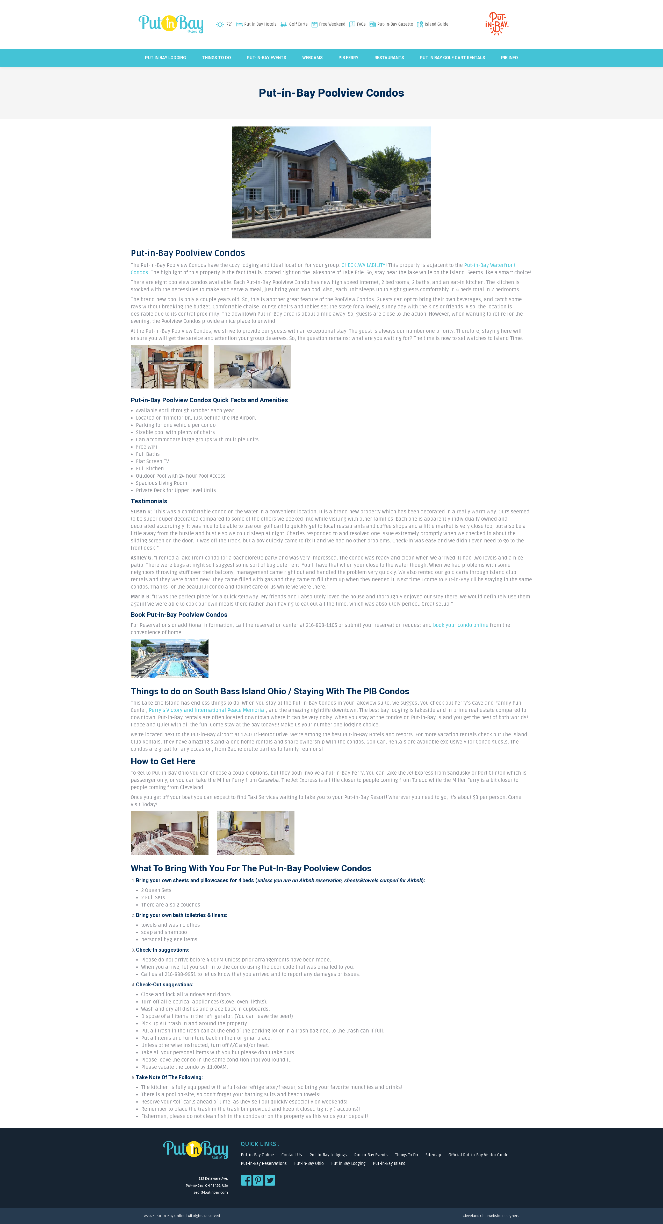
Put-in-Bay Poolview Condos (188, 253)
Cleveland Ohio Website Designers (491, 1216)
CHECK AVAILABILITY (363, 265)
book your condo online (460, 625)
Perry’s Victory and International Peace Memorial (207, 710)
